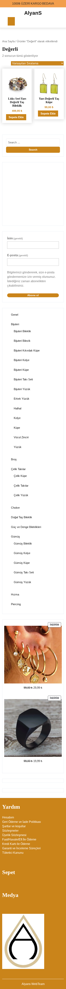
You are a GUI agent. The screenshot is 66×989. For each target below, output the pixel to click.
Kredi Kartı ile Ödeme (16, 843)
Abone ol (33, 295)
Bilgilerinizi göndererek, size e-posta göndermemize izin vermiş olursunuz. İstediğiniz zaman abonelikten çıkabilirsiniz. (31, 279)
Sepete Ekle (16, 117)
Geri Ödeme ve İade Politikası (21, 821)
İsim (15, 238)
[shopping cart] (58, 21)
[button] (57, 169)
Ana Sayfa (8, 41)
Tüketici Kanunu (12, 852)
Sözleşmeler (10, 830)
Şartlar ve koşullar (14, 826)
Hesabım (8, 817)
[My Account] (51, 21)
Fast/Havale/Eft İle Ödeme (19, 839)
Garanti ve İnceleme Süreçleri (21, 848)
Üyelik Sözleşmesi (14, 835)
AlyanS (33, 13)
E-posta (17, 255)
